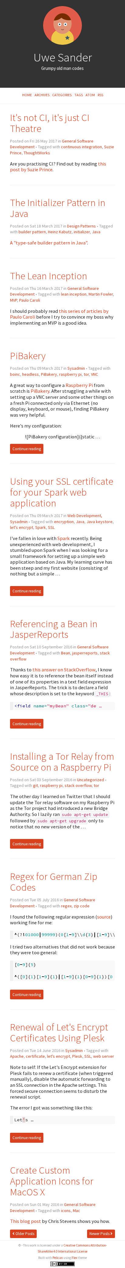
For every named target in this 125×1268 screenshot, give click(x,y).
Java (96, 231)
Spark (40, 527)
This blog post (25, 1221)
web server (103, 1056)
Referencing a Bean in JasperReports (53, 629)
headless (30, 374)
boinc (15, 374)
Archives (42, 95)
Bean (65, 653)
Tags (78, 95)
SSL (51, 527)
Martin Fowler (101, 294)
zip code (82, 906)
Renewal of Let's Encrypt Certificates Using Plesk (59, 1032)
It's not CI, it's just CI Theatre (50, 123)
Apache (17, 1056)
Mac (76, 1210)
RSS (100, 95)
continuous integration (81, 146)
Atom (90, 95)
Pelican (57, 1258)
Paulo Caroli (29, 300)
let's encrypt (21, 527)
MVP (13, 300)
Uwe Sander (62, 57)
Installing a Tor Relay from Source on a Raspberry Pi (62, 761)
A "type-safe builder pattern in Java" (48, 243)
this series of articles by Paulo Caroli (59, 314)
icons (66, 1210)
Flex (74, 1258)
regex (66, 906)
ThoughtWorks (37, 153)
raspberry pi (70, 374)
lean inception (73, 294)
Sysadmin (76, 368)
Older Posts (24, 1233)
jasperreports (85, 653)
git (35, 785)
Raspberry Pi (79, 385)
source (104, 917)
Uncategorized (90, 779)
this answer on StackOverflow (63, 670)
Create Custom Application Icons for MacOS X (51, 1181)
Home (27, 95)
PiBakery (28, 355)
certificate (35, 1056)
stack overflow (78, 785)
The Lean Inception (48, 276)
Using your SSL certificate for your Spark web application (61, 492)
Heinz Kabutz (60, 231)
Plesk (77, 1056)
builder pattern (32, 231)
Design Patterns (81, 226)
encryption (64, 521)
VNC (94, 374)
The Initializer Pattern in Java (57, 208)
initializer (82, 231)
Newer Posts (100, 1233)
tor (86, 374)
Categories (62, 95)
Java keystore (99, 521)
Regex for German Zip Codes (53, 881)
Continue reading (26, 448)
